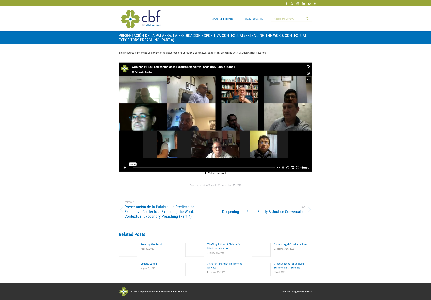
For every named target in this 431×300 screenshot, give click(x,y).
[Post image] (128, 250)
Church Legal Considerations (290, 244)
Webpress (306, 291)
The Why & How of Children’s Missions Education (223, 246)
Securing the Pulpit (152, 244)
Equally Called (149, 263)
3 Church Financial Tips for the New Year (224, 265)
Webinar (222, 185)
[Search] (307, 19)
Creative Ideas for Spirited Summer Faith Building (289, 265)
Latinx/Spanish (209, 185)
